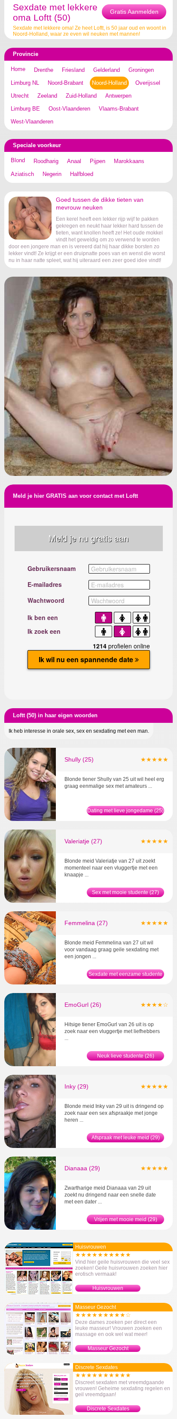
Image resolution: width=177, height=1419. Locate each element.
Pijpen (97, 161)
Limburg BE (25, 108)
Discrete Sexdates (108, 1409)
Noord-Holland (109, 83)
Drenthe (43, 70)
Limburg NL (25, 83)
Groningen (141, 70)
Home (18, 69)
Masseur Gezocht (108, 1348)
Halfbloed (81, 174)
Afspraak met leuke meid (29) (126, 1138)
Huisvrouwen (107, 1288)
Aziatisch (22, 174)
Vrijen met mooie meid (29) (125, 1219)
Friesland (73, 70)
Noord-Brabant (65, 83)
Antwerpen (118, 96)
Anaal (74, 161)
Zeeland (47, 96)
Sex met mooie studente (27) (125, 892)
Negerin (52, 174)
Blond (18, 160)
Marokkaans (129, 161)
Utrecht (20, 96)
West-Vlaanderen (32, 121)
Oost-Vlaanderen (69, 108)
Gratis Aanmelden (134, 11)
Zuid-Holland (81, 96)
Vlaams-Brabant (119, 108)
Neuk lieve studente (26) (125, 1056)
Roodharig (46, 161)
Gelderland (106, 70)
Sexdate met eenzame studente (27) (125, 975)
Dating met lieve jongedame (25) (125, 811)
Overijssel (147, 83)
